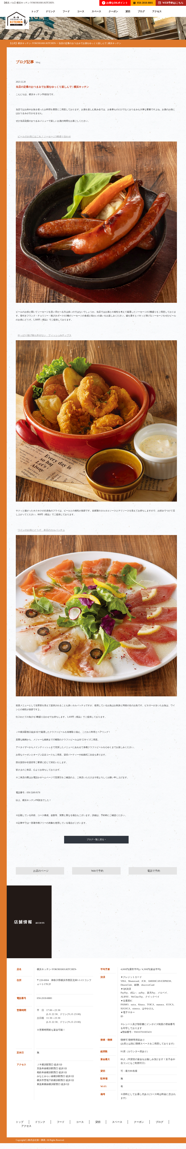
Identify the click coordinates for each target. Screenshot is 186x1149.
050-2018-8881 (145, 2)
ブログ (141, 11)
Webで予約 (97, 870)
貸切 (128, 11)
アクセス (157, 11)
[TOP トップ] (17, 19)
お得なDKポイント (115, 2)
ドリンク (50, 11)
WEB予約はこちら (172, 2)
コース (80, 11)
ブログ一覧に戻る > (96, 839)
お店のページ (40, 870)
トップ (34, 11)
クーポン (113, 11)
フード (66, 11)
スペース (96, 11)
